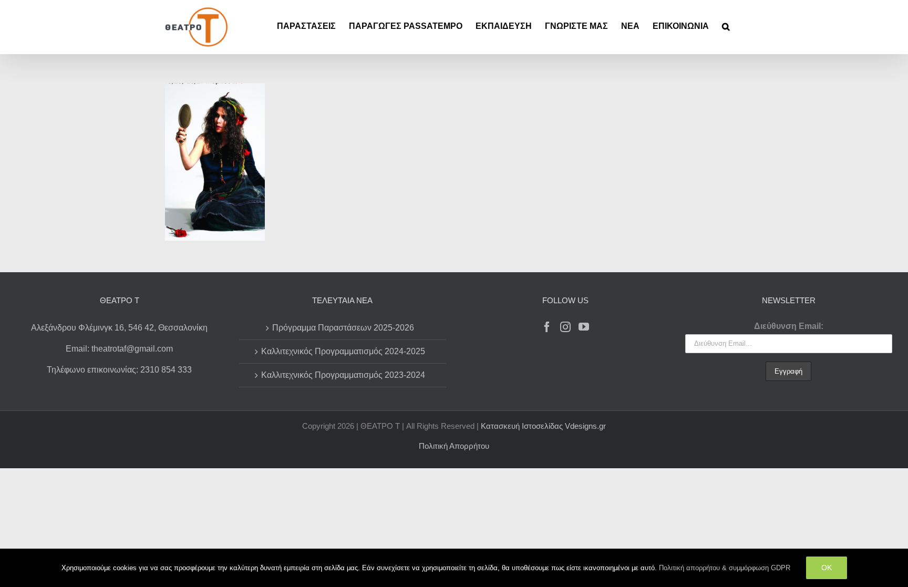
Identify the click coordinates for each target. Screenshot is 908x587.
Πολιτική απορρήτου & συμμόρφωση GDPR (724, 568)
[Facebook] (547, 327)
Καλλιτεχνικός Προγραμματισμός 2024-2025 (343, 351)
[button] (726, 26)
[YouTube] (584, 327)
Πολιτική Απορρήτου (454, 445)
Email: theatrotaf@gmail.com (119, 348)
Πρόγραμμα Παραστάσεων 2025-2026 (343, 327)
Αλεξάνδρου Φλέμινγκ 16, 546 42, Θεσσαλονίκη (119, 327)
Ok (826, 567)
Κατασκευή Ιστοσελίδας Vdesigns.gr (543, 425)
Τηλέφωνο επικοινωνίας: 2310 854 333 (119, 369)
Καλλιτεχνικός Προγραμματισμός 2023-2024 (343, 374)
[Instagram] (565, 327)
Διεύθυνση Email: (788, 326)
